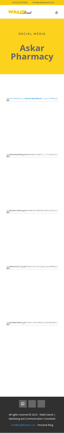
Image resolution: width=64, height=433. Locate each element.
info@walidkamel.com (23, 425)
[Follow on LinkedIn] (32, 404)
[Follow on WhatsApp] (23, 404)
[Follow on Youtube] (41, 404)
